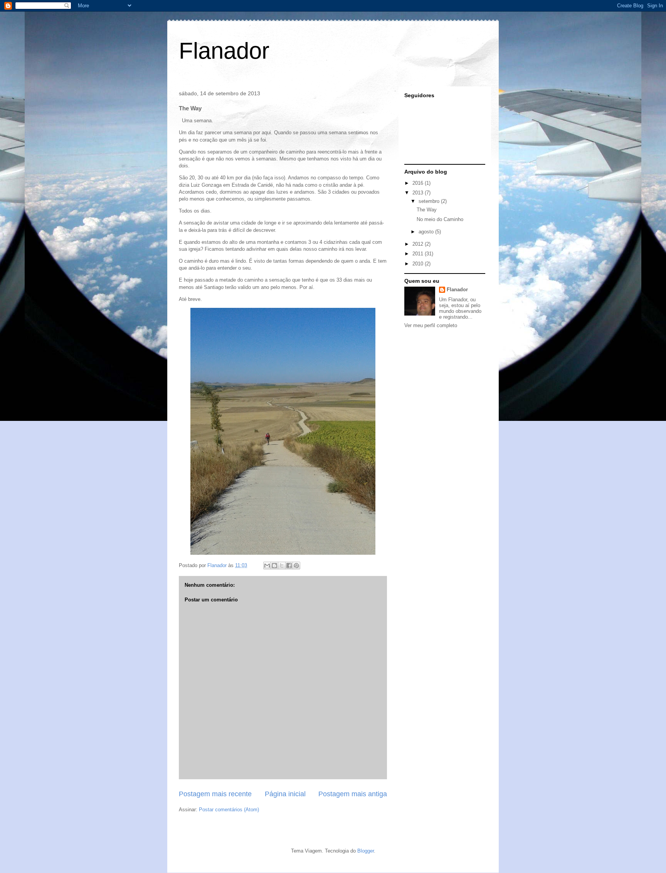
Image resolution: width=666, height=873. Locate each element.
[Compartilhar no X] (282, 565)
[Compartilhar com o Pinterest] (296, 565)
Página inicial (285, 794)
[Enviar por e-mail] (267, 565)
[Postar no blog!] (274, 565)
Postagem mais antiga (352, 794)
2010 (418, 264)
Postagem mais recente (215, 794)
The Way (427, 210)
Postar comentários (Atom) (229, 809)
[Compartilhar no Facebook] (289, 565)
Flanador (224, 51)
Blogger (365, 851)
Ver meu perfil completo (430, 325)
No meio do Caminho (440, 219)
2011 (418, 254)
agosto (427, 232)
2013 (418, 193)
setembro (430, 201)
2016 (418, 183)
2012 (418, 244)
